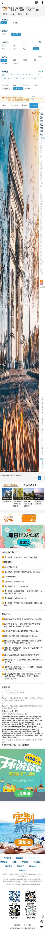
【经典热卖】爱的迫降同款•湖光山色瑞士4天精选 (22, 572)
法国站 (10, 874)
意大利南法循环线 (10, 567)
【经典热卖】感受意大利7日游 (15, 598)
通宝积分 (25, 862)
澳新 (37, 10)
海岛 (20, 14)
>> (43, 478)
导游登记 (20, 866)
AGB (14, 862)
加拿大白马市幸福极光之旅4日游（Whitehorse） (21, 636)
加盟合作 (21, 870)
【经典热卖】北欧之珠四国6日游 (16, 586)
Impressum (32, 858)
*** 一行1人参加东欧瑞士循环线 (13, 701)
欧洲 (5, 10)
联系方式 (19, 858)
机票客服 (14, 918)
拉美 (12, 14)
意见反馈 (31, 928)
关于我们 (7, 858)
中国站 (15, 874)
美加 (29, 10)
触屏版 (17, 925)
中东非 (13, 10)
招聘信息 (8, 866)
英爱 (22, 10)
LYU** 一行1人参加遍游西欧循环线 (14, 722)
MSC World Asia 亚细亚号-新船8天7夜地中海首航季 (23, 619)
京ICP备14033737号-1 (19, 928)
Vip (33, 100)
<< (36, 478)
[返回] (3, 3)
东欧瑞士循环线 (10, 577)
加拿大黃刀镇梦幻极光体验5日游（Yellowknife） (21, 631)
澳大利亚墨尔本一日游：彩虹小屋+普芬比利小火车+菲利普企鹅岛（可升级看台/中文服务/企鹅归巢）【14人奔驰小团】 (22, 676)
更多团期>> (43, 464)
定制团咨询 (31, 918)
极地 (27, 14)
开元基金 (37, 862)
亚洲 (5, 14)
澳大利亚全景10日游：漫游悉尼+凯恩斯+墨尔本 (21, 655)
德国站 (5, 874)
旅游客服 (30, 904)
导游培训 (32, 866)
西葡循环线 (8, 562)
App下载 (27, 925)
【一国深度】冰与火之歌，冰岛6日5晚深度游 (20, 557)
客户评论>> (14, 470)
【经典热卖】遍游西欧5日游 (14, 581)
